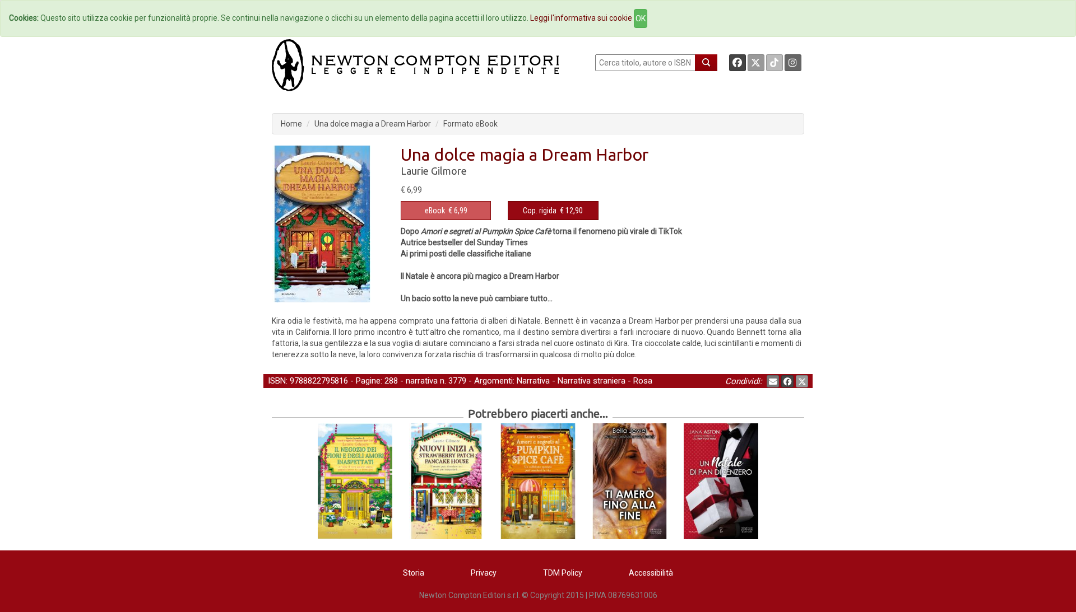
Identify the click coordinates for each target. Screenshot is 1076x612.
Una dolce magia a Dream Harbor (372, 123)
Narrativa (533, 381)
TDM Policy (562, 572)
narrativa (422, 381)
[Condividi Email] (773, 381)
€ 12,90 (553, 210)
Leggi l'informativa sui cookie (581, 17)
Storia (413, 572)
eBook (435, 210)
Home (291, 123)
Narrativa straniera (591, 381)
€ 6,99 (446, 210)
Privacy (484, 572)
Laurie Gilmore (434, 170)
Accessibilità (651, 572)
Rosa (642, 381)
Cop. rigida (539, 210)
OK (641, 18)
